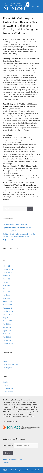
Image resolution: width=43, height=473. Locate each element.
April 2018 (7, 327)
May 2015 (6, 334)
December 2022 (8, 272)
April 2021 (7, 295)
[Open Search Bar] (33, 6)
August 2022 (7, 276)
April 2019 (7, 324)
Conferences (7, 358)
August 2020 (7, 314)
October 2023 (8, 269)
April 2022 (7, 282)
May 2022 (6, 279)
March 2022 (7, 285)
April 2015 (7, 337)
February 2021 (8, 301)
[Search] (30, 209)
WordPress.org (8, 392)
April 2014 (7, 340)
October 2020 (8, 311)
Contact (5, 463)
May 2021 (6, 292)
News (5, 361)
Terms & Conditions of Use (12, 459)
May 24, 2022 (8, 240)
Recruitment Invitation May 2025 (15, 224)
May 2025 (6, 266)
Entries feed (7, 385)
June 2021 (6, 289)
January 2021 (8, 305)
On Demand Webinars (10, 364)
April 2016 (7, 331)
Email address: (8, 446)
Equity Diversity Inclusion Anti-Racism (17, 228)
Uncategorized (8, 367)
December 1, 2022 (9, 231)
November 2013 (8, 343)
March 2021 (7, 298)
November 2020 (8, 308)
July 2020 (6, 318)
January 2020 (8, 321)
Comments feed (8, 388)
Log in (5, 382)
